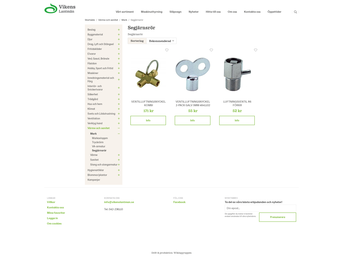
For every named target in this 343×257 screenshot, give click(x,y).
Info (148, 120)
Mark (93, 133)
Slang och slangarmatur (103, 164)
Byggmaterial (95, 34)
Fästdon (92, 63)
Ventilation (94, 118)
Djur (90, 39)
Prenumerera (277, 217)
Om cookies (54, 223)
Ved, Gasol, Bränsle (98, 58)
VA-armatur (98, 146)
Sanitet (94, 159)
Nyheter (194, 11)
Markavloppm (100, 138)
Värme (94, 154)
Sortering (137, 40)
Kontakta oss (252, 11)
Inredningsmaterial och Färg (101, 79)
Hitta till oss (213, 11)
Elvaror (92, 53)
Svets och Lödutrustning (101, 113)
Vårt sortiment (125, 11)
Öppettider (274, 11)
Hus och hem (95, 103)
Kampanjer (94, 179)
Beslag (91, 29)
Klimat (91, 108)
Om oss (232, 11)
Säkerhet (93, 94)
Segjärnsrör (99, 150)
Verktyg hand (95, 123)
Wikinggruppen (183, 252)
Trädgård (93, 99)
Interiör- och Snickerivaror (95, 87)
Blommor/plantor (97, 174)
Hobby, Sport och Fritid (100, 68)
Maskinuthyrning (151, 11)
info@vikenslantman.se (119, 202)
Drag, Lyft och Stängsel (101, 44)
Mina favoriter (56, 212)
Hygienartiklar (96, 170)
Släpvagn (176, 11)
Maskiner (93, 73)
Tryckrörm (97, 142)
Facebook (179, 202)
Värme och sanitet (99, 128)
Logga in (52, 218)
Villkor (51, 202)
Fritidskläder (95, 48)
